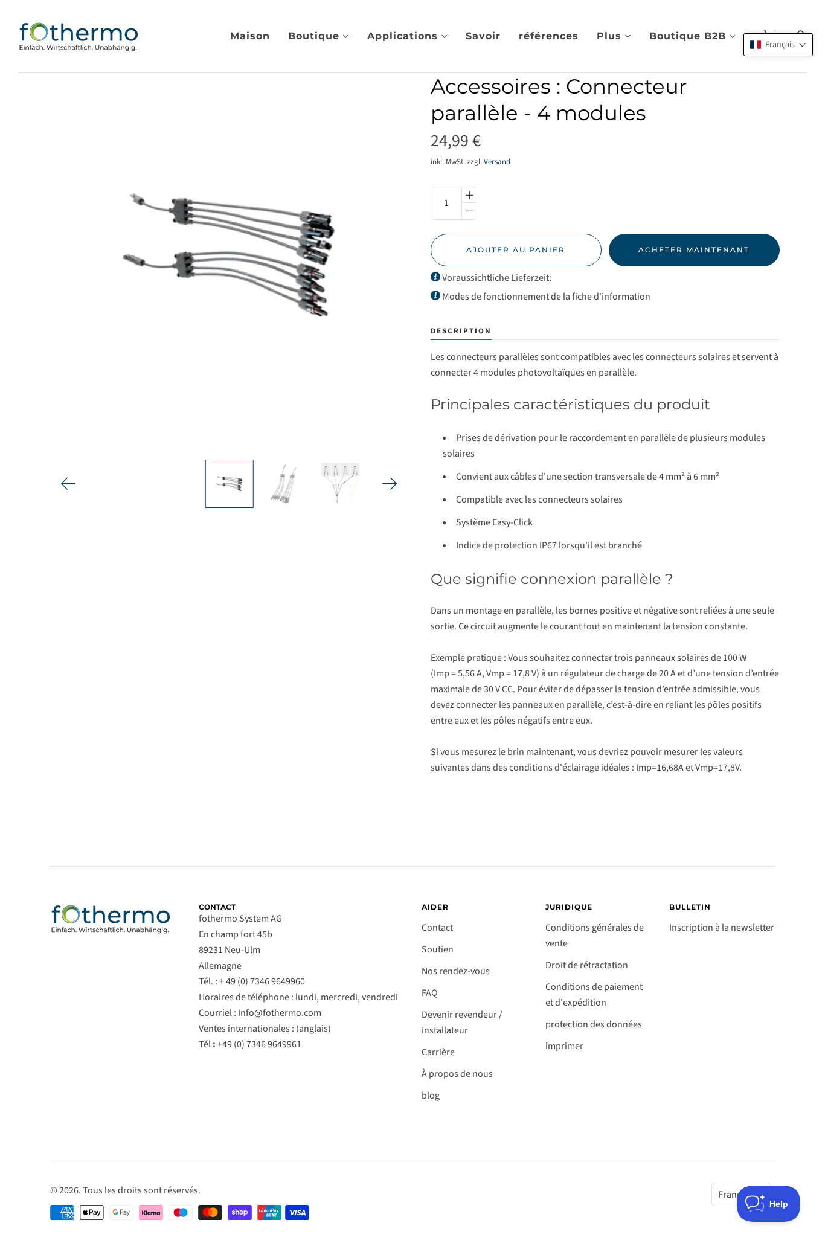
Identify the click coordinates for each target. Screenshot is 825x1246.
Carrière (438, 1052)
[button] (778, 45)
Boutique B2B (687, 36)
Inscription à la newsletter (721, 927)
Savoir (483, 36)
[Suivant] (389, 483)
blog (431, 1095)
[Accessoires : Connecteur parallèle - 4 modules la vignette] (229, 484)
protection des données (593, 1024)
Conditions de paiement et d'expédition (594, 994)
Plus (609, 36)
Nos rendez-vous (456, 971)
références (549, 36)
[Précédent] (68, 483)
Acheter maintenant (694, 249)
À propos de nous (457, 1074)
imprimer (564, 1046)
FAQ (430, 993)
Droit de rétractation (586, 965)
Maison (250, 36)
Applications (402, 36)
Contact (437, 927)
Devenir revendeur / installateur (462, 1022)
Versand (497, 161)
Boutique (313, 36)
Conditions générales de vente (594, 935)
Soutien (438, 949)
